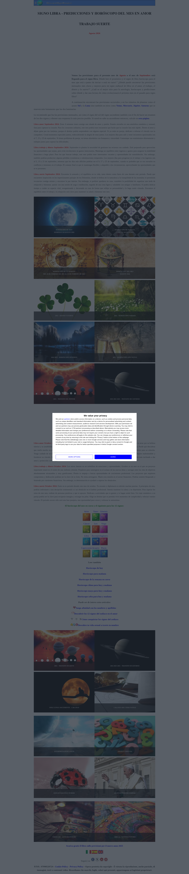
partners (67, 419)
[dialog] (94, 437)
